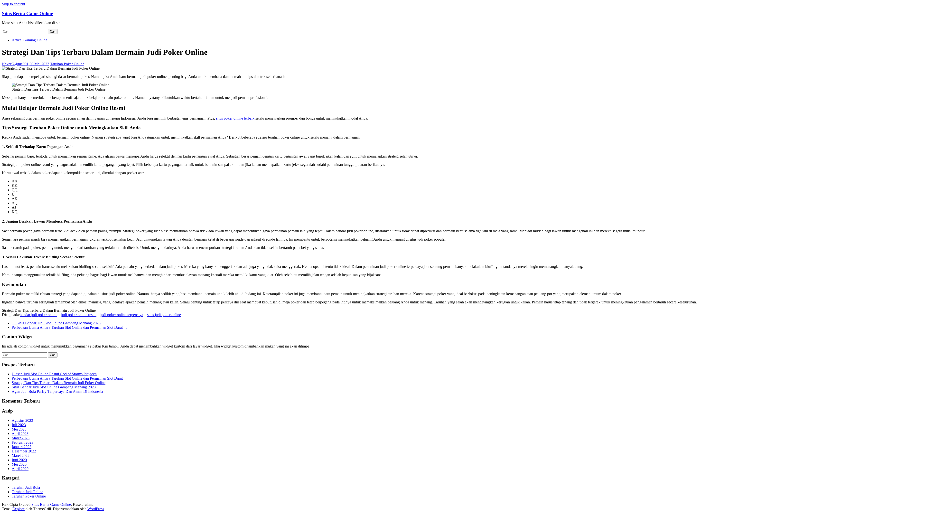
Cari (53, 31)
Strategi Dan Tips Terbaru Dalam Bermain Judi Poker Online (58, 383)
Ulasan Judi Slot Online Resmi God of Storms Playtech (54, 374)
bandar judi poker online (38, 315)
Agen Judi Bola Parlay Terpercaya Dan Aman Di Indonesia (57, 391)
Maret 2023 (20, 438)
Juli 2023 (19, 425)
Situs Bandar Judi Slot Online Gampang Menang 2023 (56, 323)
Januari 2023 (21, 447)
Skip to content (13, 4)
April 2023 (20, 434)
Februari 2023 (22, 442)
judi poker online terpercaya (121, 315)
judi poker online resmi (78, 315)
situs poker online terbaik (235, 118)
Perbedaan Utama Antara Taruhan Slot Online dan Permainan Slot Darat (70, 327)
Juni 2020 (19, 460)
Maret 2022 (20, 455)
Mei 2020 (19, 464)
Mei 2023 (19, 429)
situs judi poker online (164, 315)
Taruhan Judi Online (27, 492)
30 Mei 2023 (39, 64)
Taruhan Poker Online (67, 64)
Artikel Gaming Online (29, 40)
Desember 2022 (24, 451)
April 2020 (20, 469)
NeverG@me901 (15, 64)
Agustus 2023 (22, 420)
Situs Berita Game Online (27, 13)
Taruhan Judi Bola (26, 487)
